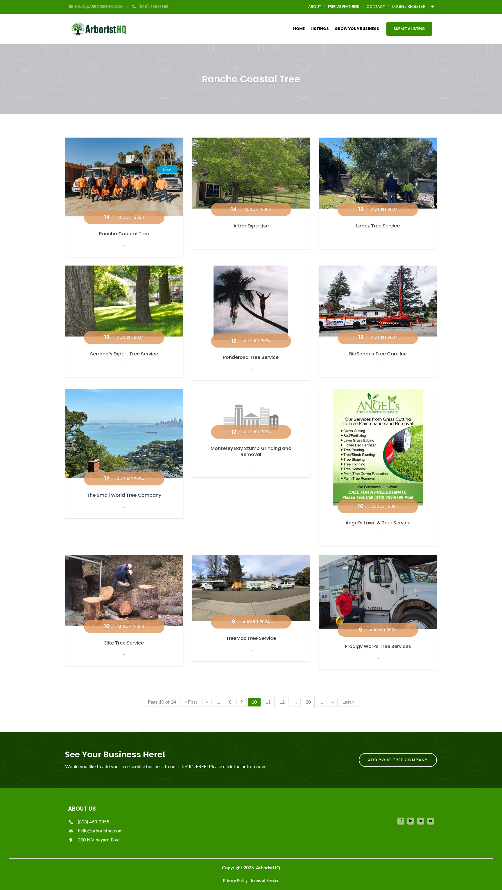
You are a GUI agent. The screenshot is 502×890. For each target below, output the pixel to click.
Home (299, 28)
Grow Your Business (357, 28)
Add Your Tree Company (398, 759)
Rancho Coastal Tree (124, 233)
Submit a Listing (409, 28)
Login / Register (408, 6)
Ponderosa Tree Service (251, 357)
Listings (320, 28)
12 (282, 702)
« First (191, 702)
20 (308, 702)
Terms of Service (264, 881)
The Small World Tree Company (124, 495)
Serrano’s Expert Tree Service (124, 353)
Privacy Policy (235, 881)
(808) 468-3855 (93, 822)
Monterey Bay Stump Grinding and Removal (251, 451)
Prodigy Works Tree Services (378, 646)
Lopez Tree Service (378, 226)
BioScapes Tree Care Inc (378, 353)
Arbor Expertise (251, 226)
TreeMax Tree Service (251, 638)
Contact (376, 6)
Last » (348, 702)
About (314, 6)
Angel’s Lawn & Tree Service (377, 522)
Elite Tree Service (124, 643)
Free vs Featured (344, 6)
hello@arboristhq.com (100, 831)
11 (268, 702)
